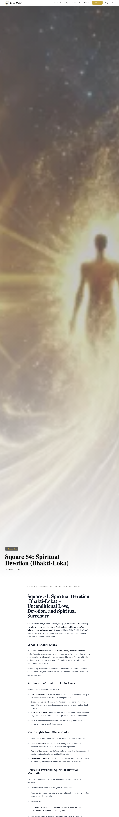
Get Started (97, 3)
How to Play (64, 3)
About (56, 3)
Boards (73, 3)
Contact (86, 3)
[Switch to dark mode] (113, 3)
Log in (107, 3)
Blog (79, 3)
